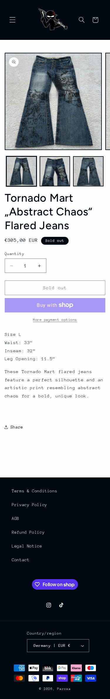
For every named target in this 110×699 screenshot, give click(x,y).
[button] (12, 20)
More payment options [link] (55, 320)
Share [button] (17, 427)
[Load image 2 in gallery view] (55, 171)
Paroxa (64, 689)
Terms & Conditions (34, 491)
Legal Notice (27, 546)
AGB (15, 518)
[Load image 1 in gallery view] (21, 171)
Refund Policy (28, 532)
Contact (20, 559)
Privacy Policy (29, 504)
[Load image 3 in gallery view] (88, 171)
